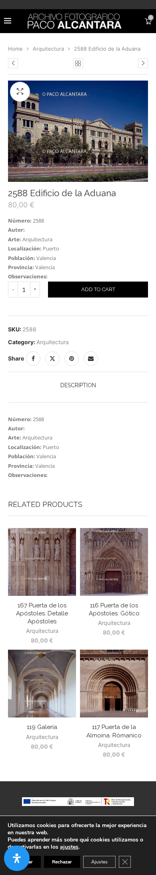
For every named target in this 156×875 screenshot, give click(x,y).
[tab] (78, 385)
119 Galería (42, 727)
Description (78, 385)
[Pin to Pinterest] (71, 358)
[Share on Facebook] (33, 358)
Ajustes (99, 862)
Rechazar (62, 862)
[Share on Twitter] (52, 358)
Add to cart (98, 289)
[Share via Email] (91, 358)
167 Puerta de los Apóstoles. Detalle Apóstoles (42, 613)
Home (15, 48)
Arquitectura (48, 48)
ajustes (69, 847)
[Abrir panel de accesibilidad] (17, 858)
